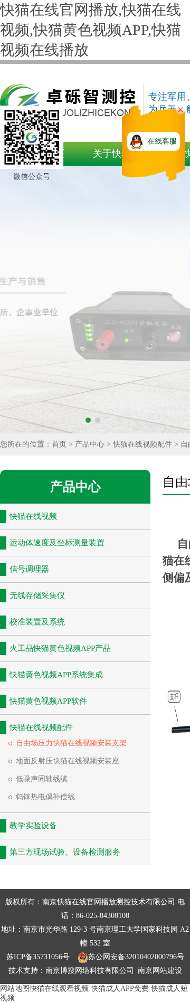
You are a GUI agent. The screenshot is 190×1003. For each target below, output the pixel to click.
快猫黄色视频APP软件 (48, 701)
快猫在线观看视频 (59, 988)
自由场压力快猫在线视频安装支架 (71, 743)
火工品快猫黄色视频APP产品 (60, 648)
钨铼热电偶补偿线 (45, 797)
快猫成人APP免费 (120, 988)
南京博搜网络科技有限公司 (89, 970)
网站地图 (15, 988)
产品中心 (89, 444)
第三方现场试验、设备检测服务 (65, 852)
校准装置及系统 (37, 622)
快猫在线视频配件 (142, 444)
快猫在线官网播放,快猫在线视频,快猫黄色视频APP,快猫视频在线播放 (90, 30)
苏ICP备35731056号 (39, 957)
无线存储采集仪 (37, 595)
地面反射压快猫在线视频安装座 (67, 761)
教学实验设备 (33, 825)
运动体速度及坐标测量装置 (57, 542)
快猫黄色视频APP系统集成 (56, 674)
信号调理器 (29, 569)
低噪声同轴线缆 (42, 779)
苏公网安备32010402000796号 (136, 957)
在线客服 (162, 141)
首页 (59, 444)
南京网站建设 (160, 970)
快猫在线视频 (33, 516)
